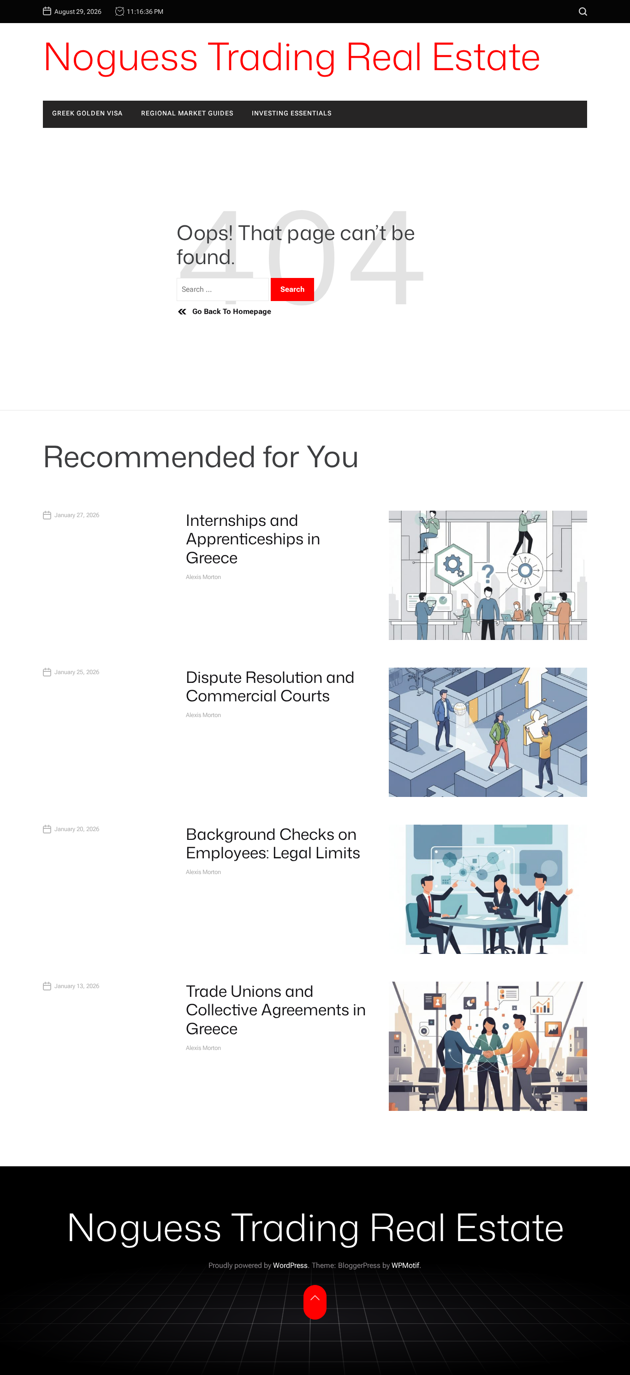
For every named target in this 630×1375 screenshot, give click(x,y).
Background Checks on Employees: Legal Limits (273, 843)
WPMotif (405, 1265)
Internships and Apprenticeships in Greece (253, 539)
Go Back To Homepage (231, 311)
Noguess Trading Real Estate (292, 56)
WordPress (290, 1265)
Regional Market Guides (187, 113)
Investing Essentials (292, 113)
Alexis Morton (203, 577)
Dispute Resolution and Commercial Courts (270, 686)
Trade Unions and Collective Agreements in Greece (276, 1010)
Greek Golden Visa (87, 113)
